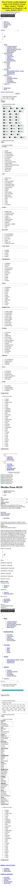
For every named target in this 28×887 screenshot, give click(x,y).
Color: (2, 500)
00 (12, 108)
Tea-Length (8, 324)
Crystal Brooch (9, 268)
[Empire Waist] (4, 786)
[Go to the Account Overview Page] (1, 19)
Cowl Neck (8, 332)
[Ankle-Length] (4, 771)
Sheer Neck (8, 348)
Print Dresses (8, 192)
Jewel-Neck (8, 337)
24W (13, 128)
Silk (6, 301)
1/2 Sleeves (8, 371)
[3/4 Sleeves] (5, 793)
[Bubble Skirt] (5, 736)
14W (18, 123)
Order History (7, 600)
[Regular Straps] (5, 800)
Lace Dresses (8, 182)
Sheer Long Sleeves (10, 375)
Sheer (6, 240)
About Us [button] (6, 667)
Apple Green (8, 402)
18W (13, 126)
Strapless (7, 349)
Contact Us (6, 585)
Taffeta (7, 303)
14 (12, 114)
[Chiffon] (3, 765)
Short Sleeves (8, 377)
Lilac (6, 418)
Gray (6, 443)
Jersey (6, 292)
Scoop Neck (8, 346)
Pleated (7, 222)
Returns (6, 587)
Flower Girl (8, 160)
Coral (6, 433)
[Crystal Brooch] (4, 761)
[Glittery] (3, 750)
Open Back (8, 221)
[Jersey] (3, 768)
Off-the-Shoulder (9, 340)
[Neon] (3, 752)
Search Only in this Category (9, 96)
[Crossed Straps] (5, 744)
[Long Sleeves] (5, 794)
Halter (6, 334)
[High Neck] (4, 780)
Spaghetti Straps (9, 389)
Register (6, 26)
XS (13, 134)
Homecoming (8, 163)
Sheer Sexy (8, 195)
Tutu (6, 203)
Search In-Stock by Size (9, 104)
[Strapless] (5, 802)
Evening (7, 158)
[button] (6, 45)
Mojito (7, 400)
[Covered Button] (5, 743)
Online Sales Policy (5, 513)
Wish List (6, 21)
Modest (7, 189)
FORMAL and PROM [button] (7, 874)
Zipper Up (7, 241)
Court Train (8, 316)
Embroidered (8, 269)
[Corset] (5, 740)
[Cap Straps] (5, 798)
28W (6, 131)
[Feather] (3, 766)
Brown (7, 439)
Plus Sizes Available (10, 224)
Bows (6, 266)
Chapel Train (8, 314)
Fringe (6, 274)
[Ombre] (3, 754)
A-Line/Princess (9, 359)
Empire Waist (8, 361)
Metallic (7, 251)
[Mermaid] (4, 787)
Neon (6, 253)
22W (6, 128)
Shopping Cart (7, 24)
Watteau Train (8, 325)
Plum (6, 429)
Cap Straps (8, 385)
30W (13, 131)
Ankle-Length (8, 311)
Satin (6, 298)
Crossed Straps (9, 235)
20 (12, 117)
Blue (6, 413)
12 (6, 114)
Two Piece (7, 204)
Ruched (7, 225)
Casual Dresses (9, 154)
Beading (7, 265)
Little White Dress (9, 185)
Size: (2, 497)
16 (18, 114)
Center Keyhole (9, 214)
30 (6, 123)
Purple (7, 416)
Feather (7, 271)
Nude (6, 436)
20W (21, 126)
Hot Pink (7, 424)
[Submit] (18, 30)
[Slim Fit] (4, 788)
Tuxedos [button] (6, 656)
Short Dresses (8, 196)
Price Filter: (6, 98)
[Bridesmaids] (7, 723)
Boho (6, 179)
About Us (6, 592)
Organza (7, 296)
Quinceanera (8, 168)
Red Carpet (8, 169)
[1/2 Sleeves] (5, 791)
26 (12, 120)
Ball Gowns (8, 178)
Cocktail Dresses (9, 155)
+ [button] (4, 455)
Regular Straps (9, 387)
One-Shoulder (8, 341)
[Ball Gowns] (5, 729)
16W (6, 126)
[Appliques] (4, 757)
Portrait (7, 343)
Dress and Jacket (9, 181)
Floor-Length (8, 317)
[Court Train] (4, 775)
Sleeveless (7, 379)
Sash (6, 279)
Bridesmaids (8, 152)
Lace (6, 276)
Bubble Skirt (8, 211)
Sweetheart (8, 351)
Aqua (6, 407)
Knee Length (8, 319)
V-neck (7, 352)
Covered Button (9, 234)
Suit (6, 200)
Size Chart (3, 512)
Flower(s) (7, 272)
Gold (6, 438)
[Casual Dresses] (7, 724)
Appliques (7, 263)
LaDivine (9, 466)
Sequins (7, 280)
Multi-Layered (8, 219)
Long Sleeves (8, 374)
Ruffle (6, 277)
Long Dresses (8, 187)
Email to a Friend (5, 515)
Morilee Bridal (10, 459)
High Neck (8, 335)
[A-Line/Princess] (4, 784)
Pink (6, 422)
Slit (6, 227)
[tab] (15, 456)
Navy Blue (8, 414)
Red (6, 430)
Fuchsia (7, 425)
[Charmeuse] (3, 764)
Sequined (7, 300)
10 (21, 111)
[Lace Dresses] (5, 733)
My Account (7, 23)
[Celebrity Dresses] (5, 737)
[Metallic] (3, 751)
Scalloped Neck (9, 345)
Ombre (7, 255)
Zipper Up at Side (9, 243)
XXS (6, 134)
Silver (6, 444)
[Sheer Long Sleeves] (5, 795)
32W (21, 131)
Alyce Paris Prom (11, 468)
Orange (7, 432)
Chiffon (7, 289)
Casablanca (9, 456)
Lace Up (7, 237)
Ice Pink (7, 421)
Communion (8, 157)
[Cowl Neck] (4, 778)
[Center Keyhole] (5, 738)
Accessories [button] (7, 645)
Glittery (7, 250)
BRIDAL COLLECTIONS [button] (8, 865)
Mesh (6, 295)
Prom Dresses (8, 166)
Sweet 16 (7, 171)
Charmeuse (8, 287)
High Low (7, 217)
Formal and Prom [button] (8, 631)
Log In (5, 27)
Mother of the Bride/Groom (12, 165)
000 (6, 108)
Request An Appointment (8, 15)
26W (21, 128)
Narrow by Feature (8, 145)
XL (17, 137)
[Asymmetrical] (4, 772)
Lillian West (10, 458)
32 (12, 123)
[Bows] (4, 759)
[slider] (24, 690)
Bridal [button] (5, 618)
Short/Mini (8, 321)
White (6, 446)
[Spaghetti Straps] (5, 801)
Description (6, 518)
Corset (6, 216)
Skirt (6, 198)
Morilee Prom (10, 469)
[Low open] (5, 747)
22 (18, 117)
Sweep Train (8, 322)
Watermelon (8, 427)
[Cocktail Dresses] (7, 726)
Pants (6, 190)
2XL (23, 137)
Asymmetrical (8, 313)
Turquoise (7, 408)
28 (18, 120)
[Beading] (4, 758)
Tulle (6, 304)
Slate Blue (7, 411)
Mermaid (7, 362)
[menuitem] (15, 22)
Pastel (6, 256)
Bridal (6, 151)
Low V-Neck (8, 338)
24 (6, 120)
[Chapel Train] (4, 773)
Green (6, 404)
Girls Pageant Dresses (10, 161)
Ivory (6, 435)
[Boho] (5, 730)
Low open (7, 238)
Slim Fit (7, 364)
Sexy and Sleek (9, 193)
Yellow (7, 399)
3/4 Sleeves (8, 372)
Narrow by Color (7, 396)
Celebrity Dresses (9, 213)
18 (6, 117)
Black (6, 441)
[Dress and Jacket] (5, 731)
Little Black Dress (9, 184)
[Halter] (4, 779)
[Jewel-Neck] (4, 781)
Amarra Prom (10, 465)
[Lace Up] (5, 745)
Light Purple (8, 419)
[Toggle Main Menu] (1, 42)
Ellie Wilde (9, 464)
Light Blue (8, 410)
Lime (6, 405)
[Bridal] (7, 722)
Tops (6, 201)
